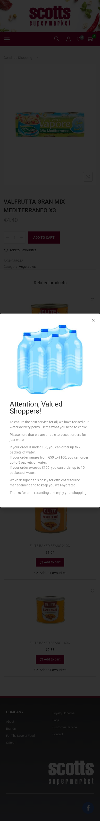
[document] (50, 410)
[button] (93, 320)
